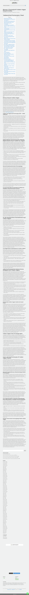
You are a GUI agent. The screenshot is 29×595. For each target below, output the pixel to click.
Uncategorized (14, 12)
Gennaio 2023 (5, 500)
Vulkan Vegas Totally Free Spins (8, 35)
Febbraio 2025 (5, 473)
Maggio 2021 (4, 522)
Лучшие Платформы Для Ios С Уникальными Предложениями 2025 (11, 458)
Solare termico (5, 537)
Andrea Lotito (6, 12)
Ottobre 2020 (5, 529)
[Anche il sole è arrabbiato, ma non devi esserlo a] (10, 569)
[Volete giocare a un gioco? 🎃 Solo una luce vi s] (10, 549)
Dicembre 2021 (5, 515)
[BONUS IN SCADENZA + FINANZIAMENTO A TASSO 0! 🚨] (19, 549)
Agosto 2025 (4, 466)
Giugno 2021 (4, 521)
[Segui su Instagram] (4, 578)
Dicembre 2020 (5, 527)
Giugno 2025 (4, 468)
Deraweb (21, 589)
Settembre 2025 (5, 465)
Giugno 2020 (4, 531)
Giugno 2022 (4, 508)
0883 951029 (17, 578)
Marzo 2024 (4, 484)
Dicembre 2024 (5, 475)
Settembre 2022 (5, 505)
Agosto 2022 (4, 506)
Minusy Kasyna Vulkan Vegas (8, 18)
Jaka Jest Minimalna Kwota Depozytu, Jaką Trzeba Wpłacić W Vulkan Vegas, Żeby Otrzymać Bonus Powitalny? (9, 46)
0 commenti (17, 12)
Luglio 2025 (4, 467)
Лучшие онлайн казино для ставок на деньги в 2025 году (10, 455)
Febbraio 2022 (5, 513)
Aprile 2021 (4, 523)
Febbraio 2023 (5, 499)
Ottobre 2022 (5, 504)
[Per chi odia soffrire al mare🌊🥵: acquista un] (19, 559)
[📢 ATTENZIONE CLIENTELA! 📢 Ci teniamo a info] (10, 559)
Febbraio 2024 (5, 485)
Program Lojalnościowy (7, 53)
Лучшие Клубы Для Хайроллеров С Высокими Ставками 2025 (10, 457)
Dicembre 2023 (5, 488)
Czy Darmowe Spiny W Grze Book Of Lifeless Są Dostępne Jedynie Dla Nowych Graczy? (9, 26)
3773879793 (17, 579)
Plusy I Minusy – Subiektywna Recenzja (9, 44)
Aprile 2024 (4, 483)
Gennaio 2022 (5, 514)
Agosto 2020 (4, 530)
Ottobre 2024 (5, 477)
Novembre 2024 (5, 476)
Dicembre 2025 (5, 461)
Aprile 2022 (4, 511)
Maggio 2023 (4, 496)
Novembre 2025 (5, 462)
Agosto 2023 (4, 492)
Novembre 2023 (5, 489)
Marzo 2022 (4, 512)
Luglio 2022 (4, 507)
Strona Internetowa (6, 52)
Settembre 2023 (5, 491)
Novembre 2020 (5, 528)
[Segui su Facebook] (3, 578)
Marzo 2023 (4, 498)
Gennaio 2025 (5, 474)
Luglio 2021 (4, 520)
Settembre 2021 (5, 519)
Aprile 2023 (4, 497)
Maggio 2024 (5, 482)
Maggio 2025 (4, 469)
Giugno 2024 (4, 481)
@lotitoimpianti (15, 544)
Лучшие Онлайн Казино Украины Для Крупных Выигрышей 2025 (11, 456)
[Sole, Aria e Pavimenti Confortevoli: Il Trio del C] (10, 554)
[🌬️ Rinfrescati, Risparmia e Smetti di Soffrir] (10, 564)
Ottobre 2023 (5, 490)
